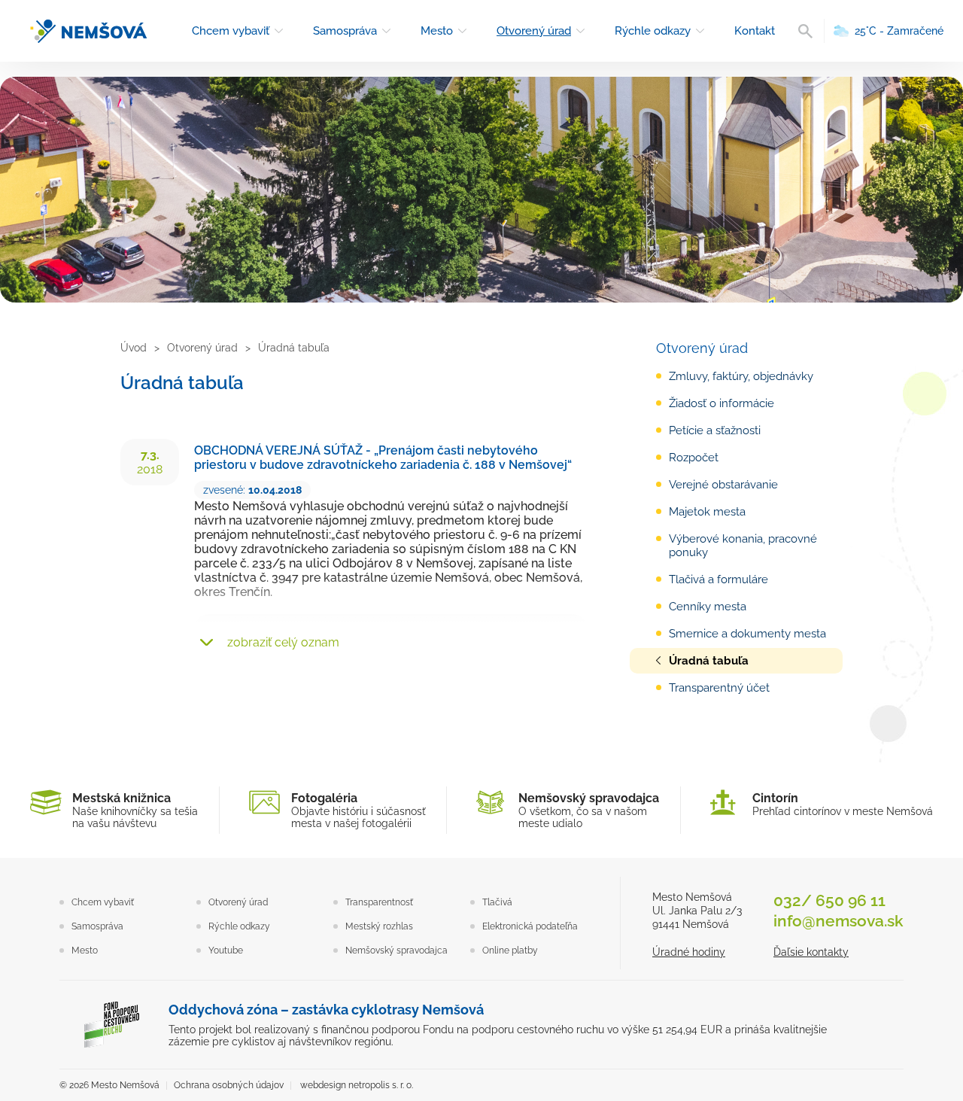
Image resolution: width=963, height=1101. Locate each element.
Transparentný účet (719, 688)
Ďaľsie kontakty (811, 952)
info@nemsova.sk (838, 920)
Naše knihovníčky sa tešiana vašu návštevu (135, 810)
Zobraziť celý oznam (283, 642)
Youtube (225, 950)
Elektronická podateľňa (530, 926)
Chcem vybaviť (230, 31)
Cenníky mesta (707, 606)
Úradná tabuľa (709, 661)
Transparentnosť (379, 902)
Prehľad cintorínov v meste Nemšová (842, 804)
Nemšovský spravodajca (396, 950)
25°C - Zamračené (899, 31)
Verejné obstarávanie (723, 484)
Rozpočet (693, 457)
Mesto (437, 31)
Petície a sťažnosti (715, 430)
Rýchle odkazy (653, 31)
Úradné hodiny (688, 952)
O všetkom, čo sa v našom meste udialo (588, 810)
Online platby (510, 950)
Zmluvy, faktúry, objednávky (741, 376)
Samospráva (345, 31)
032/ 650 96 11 (829, 900)
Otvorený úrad (534, 31)
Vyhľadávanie (805, 31)
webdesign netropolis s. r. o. (356, 1085)
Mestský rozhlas (379, 926)
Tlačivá (497, 902)
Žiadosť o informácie (721, 403)
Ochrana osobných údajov (229, 1085)
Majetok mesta (707, 512)
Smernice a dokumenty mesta (747, 633)
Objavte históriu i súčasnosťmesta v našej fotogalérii (358, 810)
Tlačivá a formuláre (718, 579)
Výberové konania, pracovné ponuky (743, 545)
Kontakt (754, 31)
